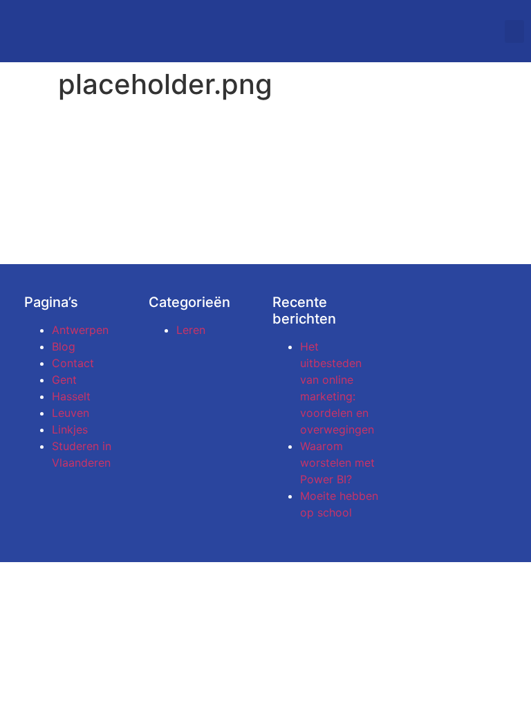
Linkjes (70, 429)
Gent (64, 379)
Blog (63, 346)
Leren (190, 330)
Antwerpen (80, 330)
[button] (514, 31)
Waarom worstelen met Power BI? (337, 462)
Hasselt (71, 396)
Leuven (70, 413)
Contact (73, 363)
